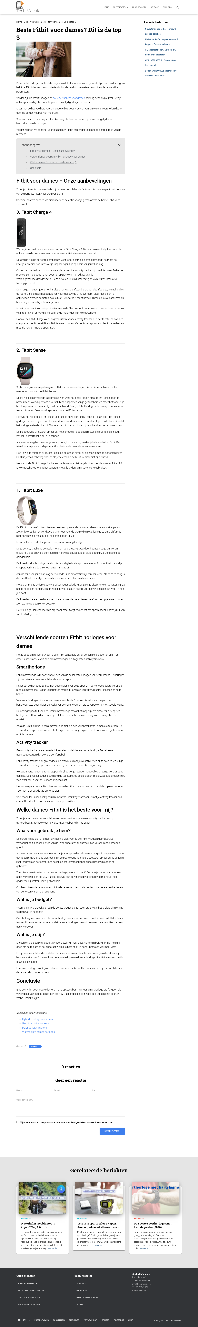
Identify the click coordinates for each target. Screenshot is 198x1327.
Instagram (24, 1320)
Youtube (19, 1320)
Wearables (34, 22)
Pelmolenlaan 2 (139, 1277)
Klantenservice (139, 1290)
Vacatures (81, 1290)
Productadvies (139, 7)
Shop (130, 1320)
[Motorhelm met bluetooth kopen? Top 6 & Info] (42, 1198)
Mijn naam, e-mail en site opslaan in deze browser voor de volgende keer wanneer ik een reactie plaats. (67, 1122)
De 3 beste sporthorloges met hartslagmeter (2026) (152, 1225)
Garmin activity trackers (35, 1023)
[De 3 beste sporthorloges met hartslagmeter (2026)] (155, 1198)
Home (106, 7)
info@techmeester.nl (141, 1284)
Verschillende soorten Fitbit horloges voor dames (58, 156)
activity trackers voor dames (69, 97)
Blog (26, 22)
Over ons (167, 7)
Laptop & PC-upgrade (29, 1297)
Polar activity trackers (34, 1027)
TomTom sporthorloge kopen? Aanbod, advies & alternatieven (98, 1225)
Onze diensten (120, 7)
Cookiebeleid (59, 1320)
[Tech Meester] (29, 7)
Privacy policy (90, 1320)
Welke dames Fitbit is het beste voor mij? (53, 162)
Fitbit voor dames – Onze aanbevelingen (52, 150)
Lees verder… (53, 1248)
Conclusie (35, 167)
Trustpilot (119, 1320)
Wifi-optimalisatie (27, 1283)
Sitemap (105, 1320)
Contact (155, 7)
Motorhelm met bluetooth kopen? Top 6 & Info (38, 1225)
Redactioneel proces (87, 1297)
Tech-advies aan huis (29, 1305)
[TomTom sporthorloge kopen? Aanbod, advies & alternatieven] (99, 1198)
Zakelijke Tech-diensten (31, 1290)
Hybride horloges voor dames (39, 1019)
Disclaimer (74, 1320)
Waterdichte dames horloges (38, 1031)
